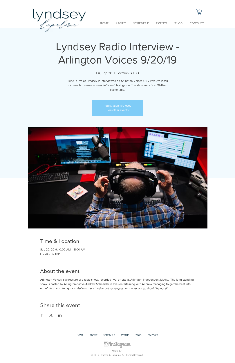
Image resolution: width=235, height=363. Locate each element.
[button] (199, 11)
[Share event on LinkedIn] (60, 315)
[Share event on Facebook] (42, 315)
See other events (118, 110)
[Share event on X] (51, 315)
